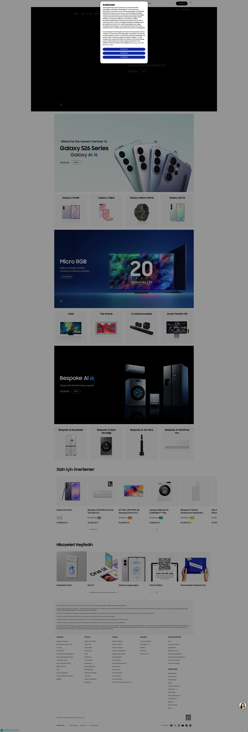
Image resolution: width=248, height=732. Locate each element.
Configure (124, 57)
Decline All (124, 53)
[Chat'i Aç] (242, 705)
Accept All (124, 49)
